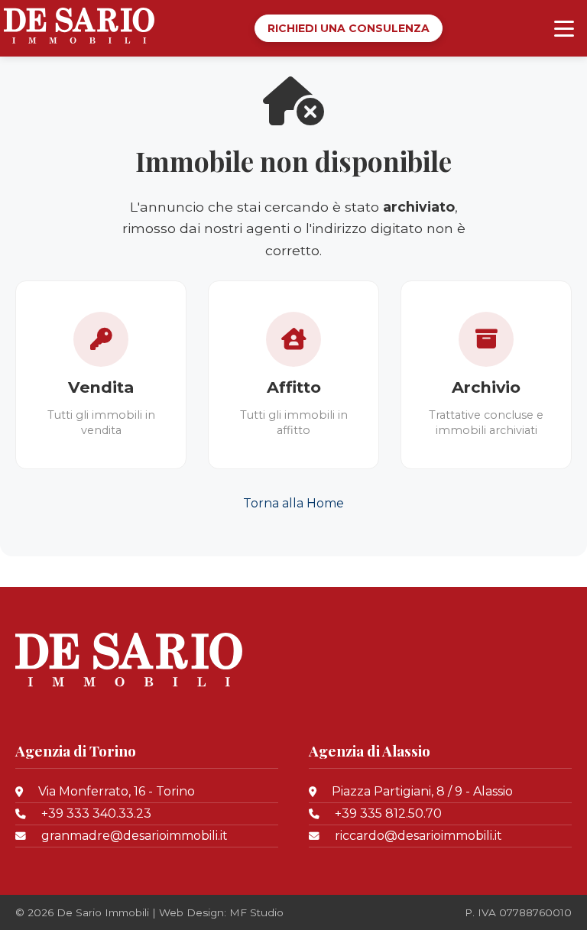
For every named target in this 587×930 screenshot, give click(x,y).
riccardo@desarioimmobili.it (418, 835)
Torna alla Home (293, 503)
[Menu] (564, 28)
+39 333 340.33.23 (96, 813)
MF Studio (256, 912)
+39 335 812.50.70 (388, 813)
